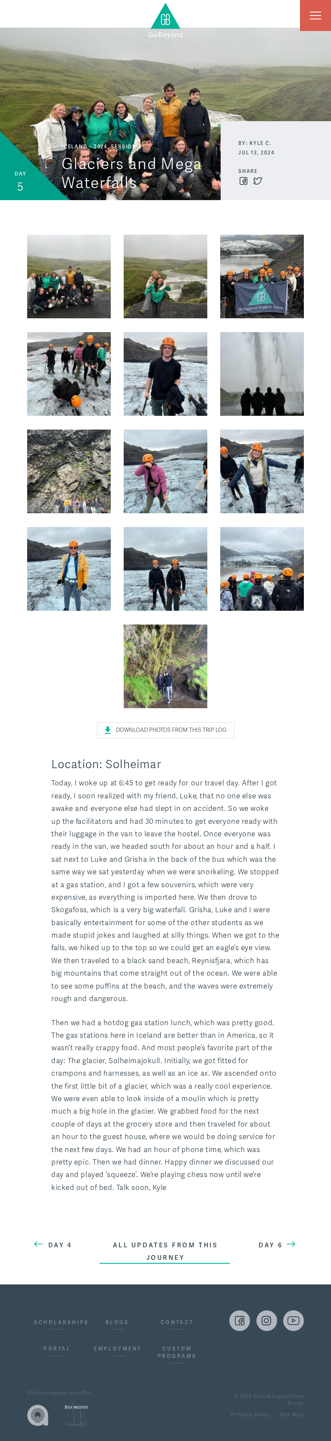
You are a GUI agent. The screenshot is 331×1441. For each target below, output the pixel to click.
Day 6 (271, 1245)
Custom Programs (177, 1352)
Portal (57, 1349)
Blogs (117, 1322)
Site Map (291, 1415)
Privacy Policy (250, 1415)
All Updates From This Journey (166, 1251)
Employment (117, 1349)
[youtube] (293, 1320)
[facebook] (239, 1320)
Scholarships (57, 1322)
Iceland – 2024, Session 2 (101, 147)
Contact (177, 1322)
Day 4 (60, 1245)
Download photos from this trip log (171, 730)
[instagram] (266, 1320)
